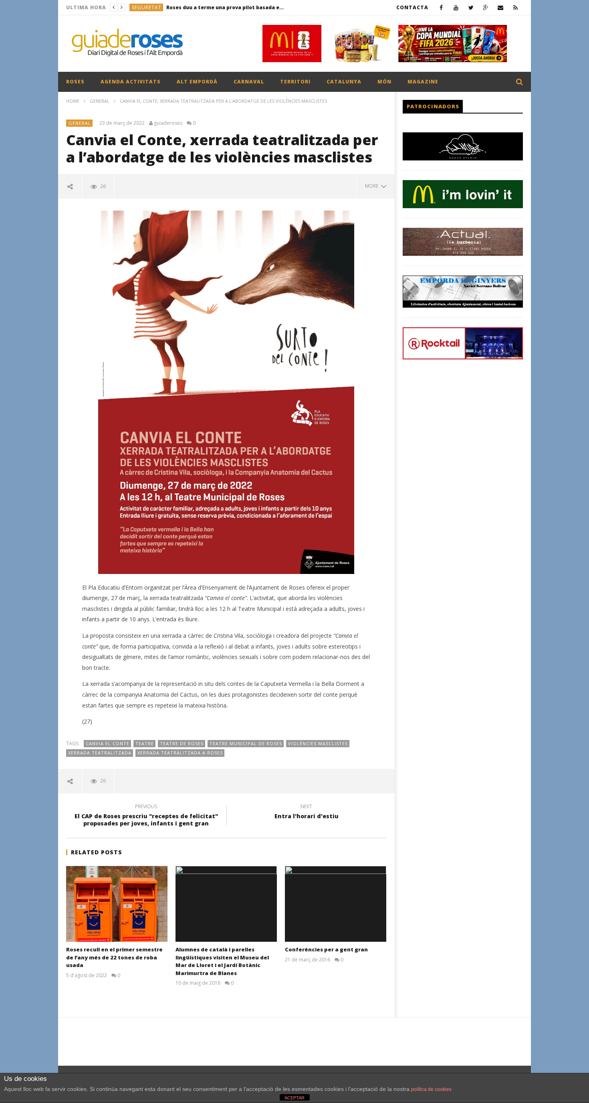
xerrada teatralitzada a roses (180, 753)
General (99, 101)
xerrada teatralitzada (99, 753)
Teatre (144, 743)
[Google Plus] (485, 7)
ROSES (75, 81)
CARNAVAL (249, 81)
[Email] (500, 7)
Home (72, 101)
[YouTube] (456, 7)
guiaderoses (168, 123)
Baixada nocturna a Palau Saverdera (252, 7)
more (373, 185)
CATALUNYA (344, 81)
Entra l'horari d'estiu (306, 812)
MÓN (384, 81)
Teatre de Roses (182, 743)
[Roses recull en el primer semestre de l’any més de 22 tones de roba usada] (116, 904)
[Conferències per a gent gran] (335, 904)
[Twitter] (471, 7)
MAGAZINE (422, 81)
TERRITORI (295, 81)
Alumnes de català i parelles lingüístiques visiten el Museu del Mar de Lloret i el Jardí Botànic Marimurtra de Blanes (222, 961)
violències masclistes (318, 743)
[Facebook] (441, 7)
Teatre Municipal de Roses (246, 743)
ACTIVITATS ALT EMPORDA (166, 7)
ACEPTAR (294, 1097)
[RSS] (515, 7)
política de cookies (431, 1089)
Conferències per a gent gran (326, 949)
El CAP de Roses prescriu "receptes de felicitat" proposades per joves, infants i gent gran (146, 816)
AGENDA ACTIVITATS (131, 81)
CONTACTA (412, 7)
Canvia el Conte (107, 743)
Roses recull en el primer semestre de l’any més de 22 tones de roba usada (114, 957)
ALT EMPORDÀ (197, 81)
